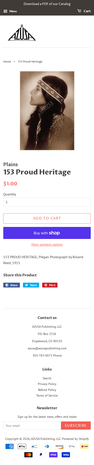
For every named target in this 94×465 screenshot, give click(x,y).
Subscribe (76, 425)
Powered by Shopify (75, 439)
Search (47, 378)
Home (7, 62)
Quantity (9, 194)
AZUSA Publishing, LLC (46, 439)
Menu (13, 11)
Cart (87, 11)
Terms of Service (47, 395)
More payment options (47, 244)
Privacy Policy (47, 384)
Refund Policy (47, 390)
